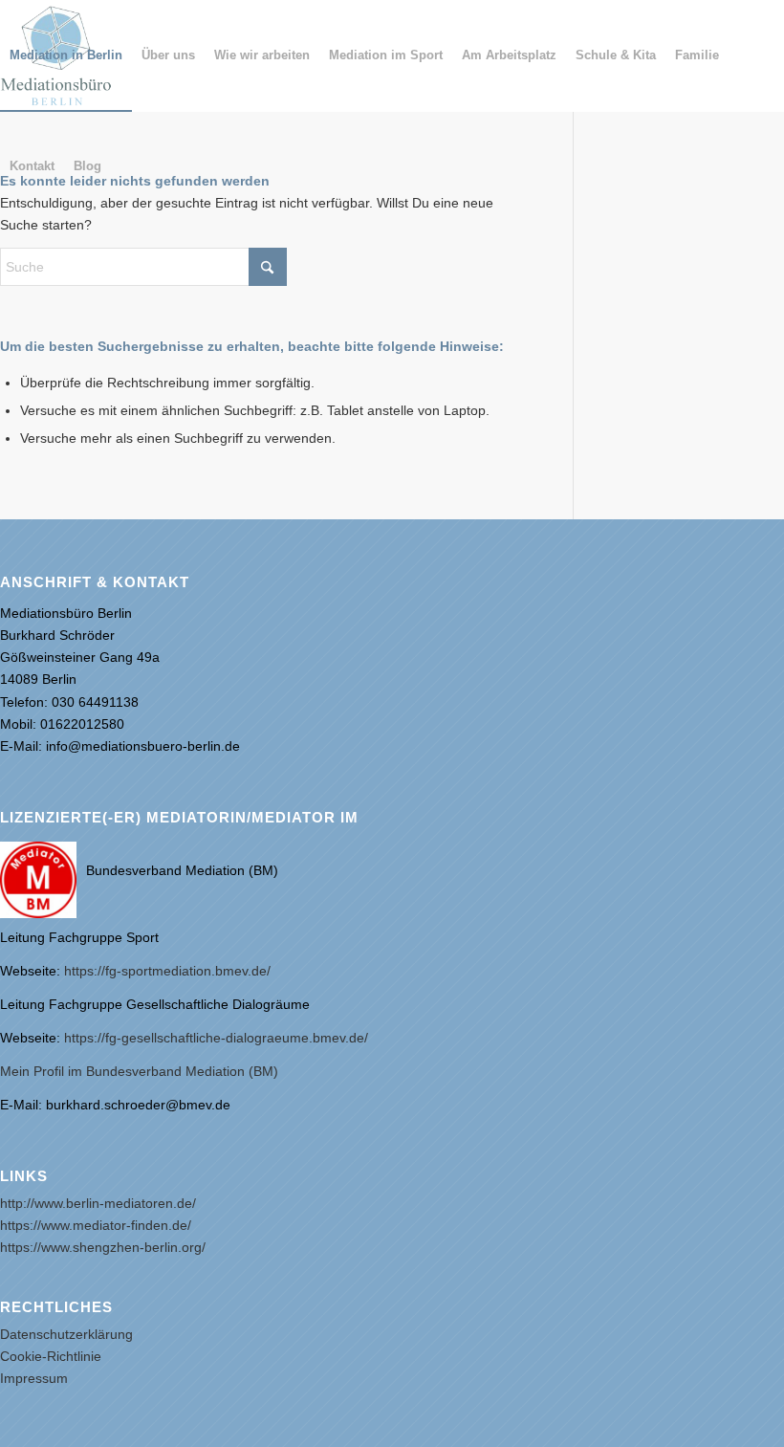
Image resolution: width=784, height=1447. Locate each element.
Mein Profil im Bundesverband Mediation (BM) (139, 1071)
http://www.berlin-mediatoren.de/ (98, 1203)
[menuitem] (66, 55)
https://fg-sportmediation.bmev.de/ (167, 970)
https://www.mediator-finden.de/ (95, 1225)
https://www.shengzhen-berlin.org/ (103, 1247)
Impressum (34, 1378)
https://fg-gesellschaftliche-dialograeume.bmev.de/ (216, 1037)
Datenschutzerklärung (66, 1334)
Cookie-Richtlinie (50, 1356)
